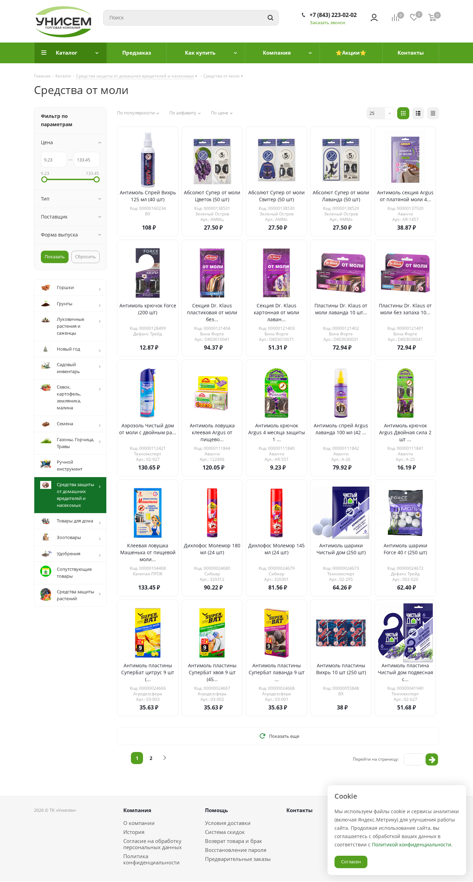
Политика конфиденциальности (151, 859)
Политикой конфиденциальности (411, 844)
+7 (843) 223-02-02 (333, 15)
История (133, 831)
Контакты (299, 810)
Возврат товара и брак (233, 840)
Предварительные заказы (238, 858)
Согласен (351, 861)
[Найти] (270, 18)
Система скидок (225, 831)
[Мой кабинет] (374, 17)
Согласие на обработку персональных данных (152, 844)
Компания (137, 810)
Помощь (216, 810)
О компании (139, 822)
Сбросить (85, 256)
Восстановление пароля (235, 849)
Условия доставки (228, 822)
